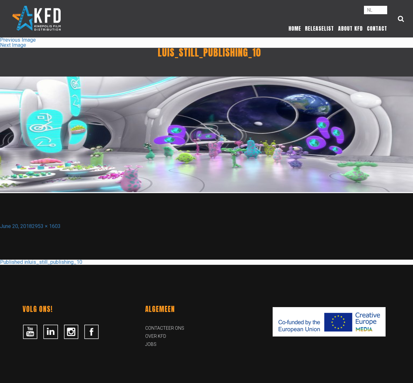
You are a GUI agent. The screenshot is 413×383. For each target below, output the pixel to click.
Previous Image (18, 40)
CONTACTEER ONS (164, 328)
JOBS (150, 344)
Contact (377, 28)
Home (294, 28)
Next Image (13, 45)
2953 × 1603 (46, 226)
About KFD (350, 28)
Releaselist (319, 28)
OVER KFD (155, 336)
